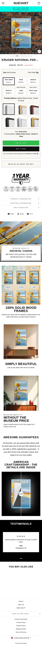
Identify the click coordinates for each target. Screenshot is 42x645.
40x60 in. (9, 92)
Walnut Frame (33, 109)
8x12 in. (9, 81)
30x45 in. (33, 92)
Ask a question (21, 207)
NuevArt (21, 3)
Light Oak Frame (20, 109)
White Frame (20, 121)
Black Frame (8, 121)
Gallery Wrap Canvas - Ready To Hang (8, 109)
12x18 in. (21, 81)
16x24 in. (33, 81)
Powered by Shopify (21, 643)
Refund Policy (21, 625)
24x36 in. (21, 92)
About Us (21, 604)
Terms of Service (21, 632)
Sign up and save (20, 613)
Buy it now (21, 148)
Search (21, 601)
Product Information (21, 198)
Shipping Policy (21, 629)
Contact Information (21, 619)
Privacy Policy (21, 622)
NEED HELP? (21, 608)
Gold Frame (33, 121)
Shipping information (21, 203)
